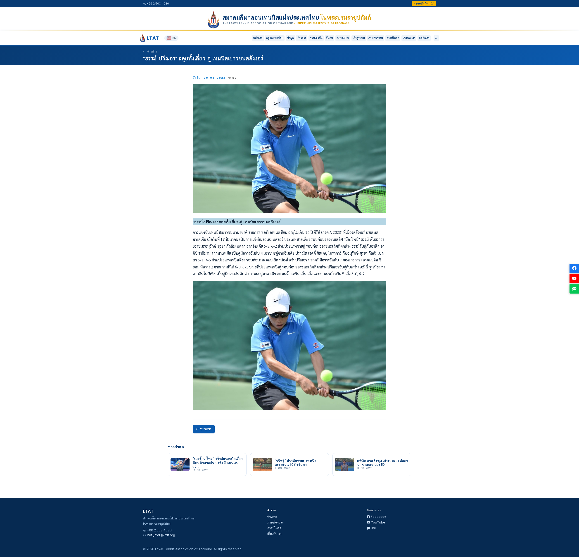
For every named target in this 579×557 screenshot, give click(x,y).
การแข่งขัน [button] (316, 38)
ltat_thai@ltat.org (161, 535)
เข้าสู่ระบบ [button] (359, 38)
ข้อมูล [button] (290, 38)
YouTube (378, 522)
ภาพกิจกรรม (375, 38)
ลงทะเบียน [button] (343, 38)
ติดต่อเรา (424, 38)
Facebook (378, 516)
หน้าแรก (258, 38)
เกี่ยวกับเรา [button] (409, 38)
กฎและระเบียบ (274, 38)
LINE (374, 528)
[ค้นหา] (436, 38)
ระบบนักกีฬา (422, 3)
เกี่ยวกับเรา (274, 533)
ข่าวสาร (301, 38)
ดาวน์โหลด (393, 38)
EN (174, 38)
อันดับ (329, 38)
